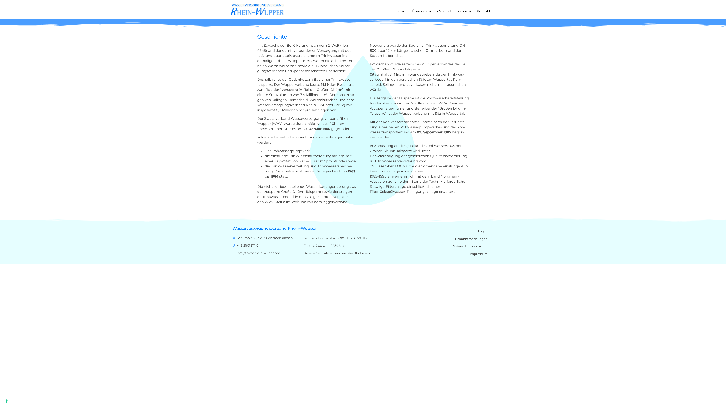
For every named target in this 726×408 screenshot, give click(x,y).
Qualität (444, 11)
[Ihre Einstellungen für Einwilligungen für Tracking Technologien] (6, 401)
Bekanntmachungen (471, 239)
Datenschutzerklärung (470, 246)
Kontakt (483, 11)
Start (402, 11)
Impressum (479, 254)
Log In (483, 231)
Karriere (464, 11)
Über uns (419, 11)
